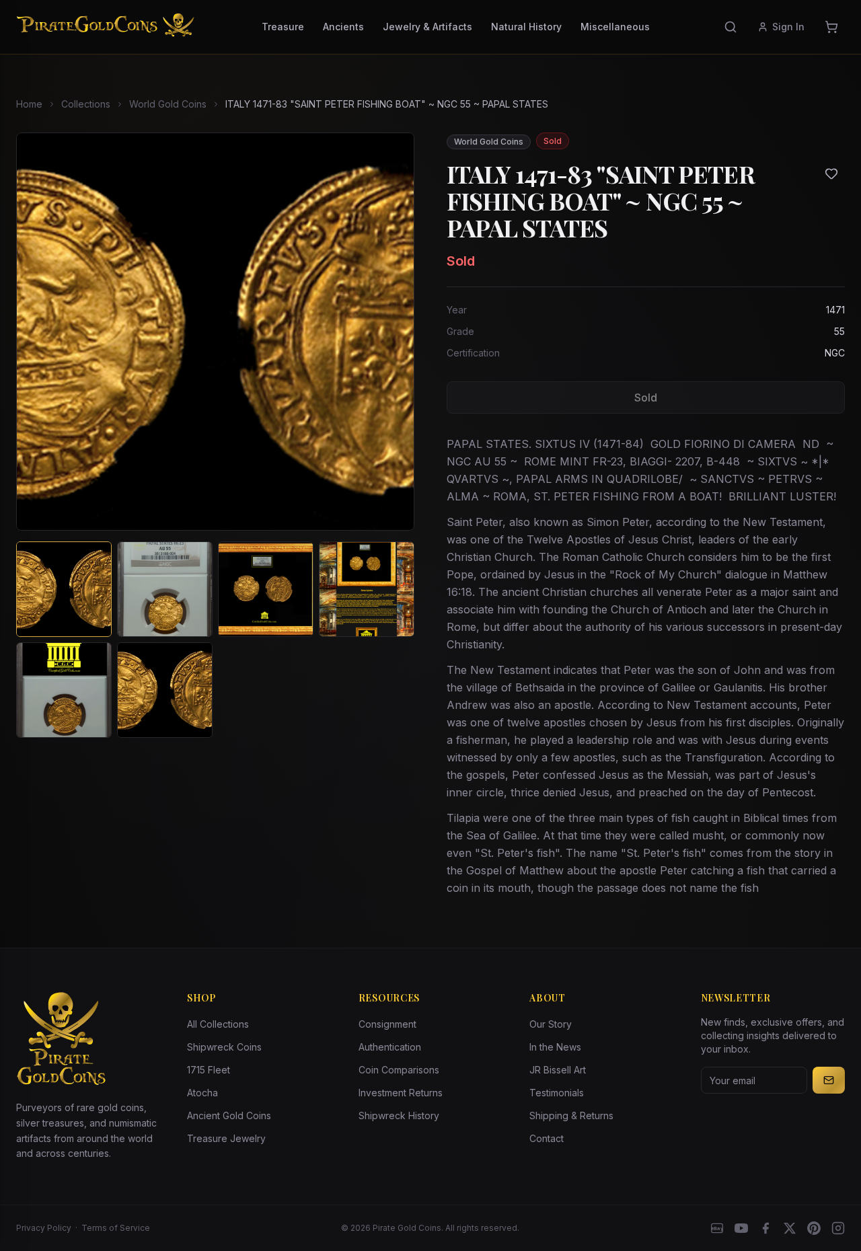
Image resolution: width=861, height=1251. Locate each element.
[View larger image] (215, 331)
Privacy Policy (43, 1228)
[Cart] (831, 26)
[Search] (730, 26)
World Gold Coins (168, 104)
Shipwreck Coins (224, 1047)
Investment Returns (401, 1092)
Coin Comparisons (399, 1069)
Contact (546, 1138)
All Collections (218, 1024)
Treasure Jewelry (226, 1138)
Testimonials (556, 1092)
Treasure (283, 26)
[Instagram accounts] (838, 1228)
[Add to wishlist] (831, 173)
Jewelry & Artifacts (427, 26)
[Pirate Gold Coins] (105, 27)
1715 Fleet (208, 1069)
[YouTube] (741, 1228)
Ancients (343, 26)
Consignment (387, 1024)
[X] (789, 1228)
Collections (85, 104)
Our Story (550, 1024)
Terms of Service (115, 1228)
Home (29, 104)
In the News (555, 1047)
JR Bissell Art (557, 1069)
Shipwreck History (399, 1115)
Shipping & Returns (571, 1115)
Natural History (526, 26)
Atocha (202, 1092)
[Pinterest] (814, 1228)
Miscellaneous (615, 26)
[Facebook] (765, 1228)
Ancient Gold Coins (229, 1115)
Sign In (788, 26)
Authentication (390, 1047)
